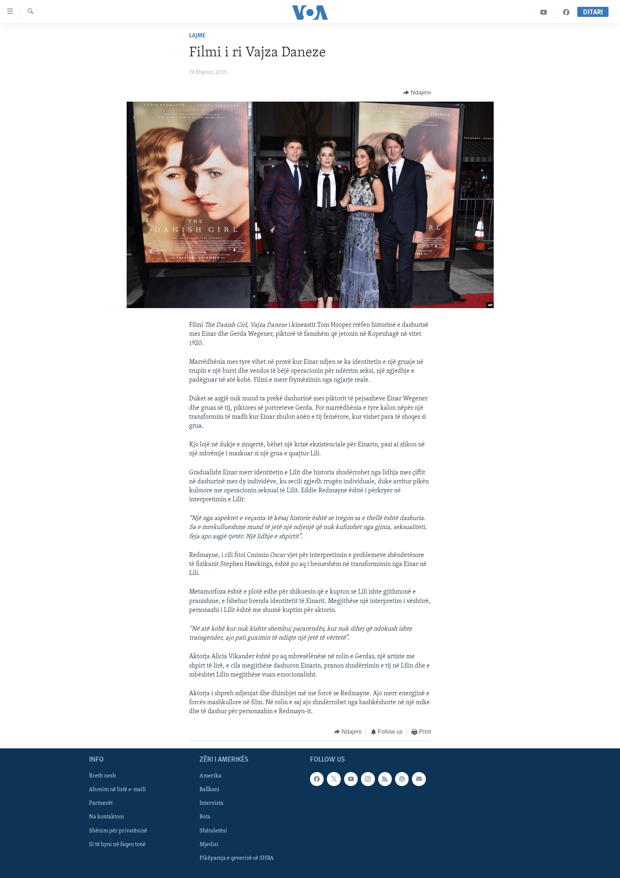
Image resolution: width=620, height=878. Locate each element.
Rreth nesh (102, 776)
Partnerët (101, 803)
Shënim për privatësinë (118, 830)
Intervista (211, 803)
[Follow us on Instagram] (368, 779)
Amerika (210, 776)
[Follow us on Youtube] (351, 779)
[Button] (417, 92)
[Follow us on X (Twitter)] (333, 779)
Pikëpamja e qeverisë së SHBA (236, 858)
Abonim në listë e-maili (117, 790)
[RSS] (385, 779)
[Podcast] (402, 779)
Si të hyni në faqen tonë (117, 844)
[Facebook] (566, 12)
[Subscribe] (419, 779)
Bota (204, 817)
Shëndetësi (213, 830)
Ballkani (209, 790)
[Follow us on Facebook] (317, 779)
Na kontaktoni (106, 817)
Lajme (197, 36)
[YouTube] (543, 12)
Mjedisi (209, 844)
